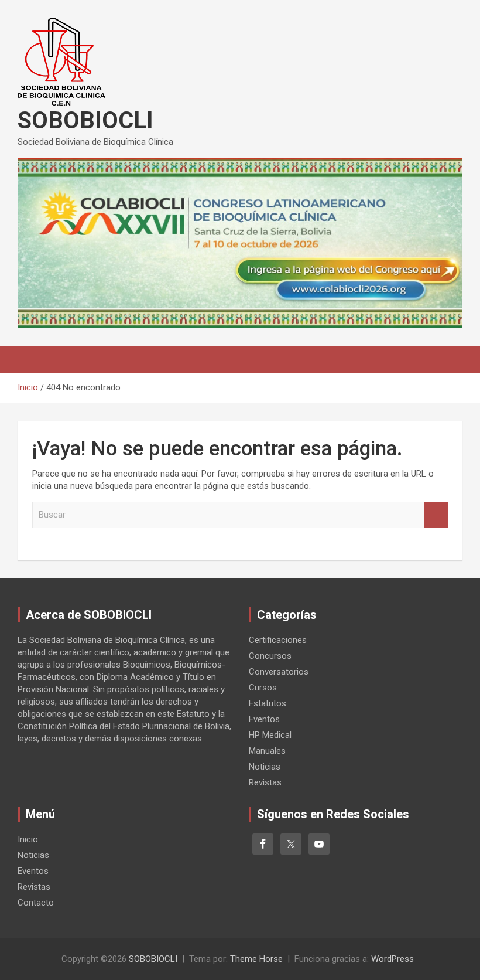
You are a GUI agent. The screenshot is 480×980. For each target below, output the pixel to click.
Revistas (265, 782)
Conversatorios (278, 671)
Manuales (267, 751)
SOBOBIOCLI (85, 120)
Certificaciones (278, 640)
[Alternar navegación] (32, 359)
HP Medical (270, 735)
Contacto (36, 902)
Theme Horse (256, 959)
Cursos (263, 687)
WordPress (392, 959)
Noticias (264, 766)
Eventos (264, 719)
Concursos (270, 656)
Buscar (436, 515)
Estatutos (267, 703)
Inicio (28, 839)
